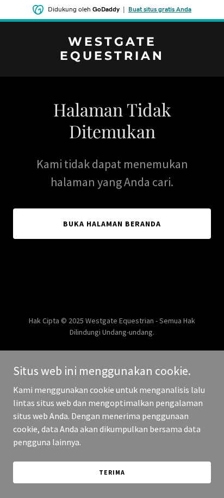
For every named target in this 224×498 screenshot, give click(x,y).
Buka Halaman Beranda (112, 224)
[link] (112, 56)
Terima (112, 472)
